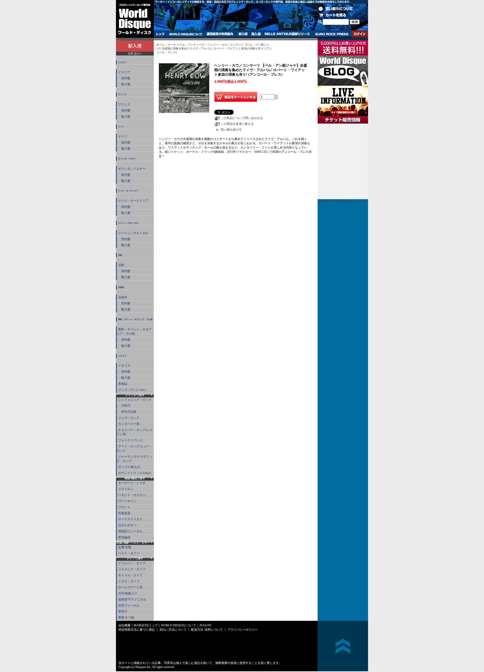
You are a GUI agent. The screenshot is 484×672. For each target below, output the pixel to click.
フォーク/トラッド (130, 440)
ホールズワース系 (130, 587)
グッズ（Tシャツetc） (132, 390)
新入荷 (243, 34)
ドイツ (121, 127)
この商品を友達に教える (237, 124)
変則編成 (124, 537)
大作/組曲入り (127, 593)
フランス (122, 94)
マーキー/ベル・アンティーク (186, 44)
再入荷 (256, 34)
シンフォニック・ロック (135, 399)
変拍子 (122, 611)
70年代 (124, 405)
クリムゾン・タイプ (131, 563)
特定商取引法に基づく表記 (136, 629)
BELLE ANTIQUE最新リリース (287, 34)
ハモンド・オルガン (131, 495)
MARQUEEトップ (146, 625)
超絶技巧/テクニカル (132, 599)
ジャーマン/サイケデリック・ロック (134, 459)
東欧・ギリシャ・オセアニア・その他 (135, 319)
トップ (160, 34)
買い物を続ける (231, 129)
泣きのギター (127, 525)
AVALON (205, 625)
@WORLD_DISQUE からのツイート (342, 201)
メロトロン (125, 489)
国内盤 (124, 78)
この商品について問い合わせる (242, 118)
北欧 (120, 255)
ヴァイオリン (127, 501)
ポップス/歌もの (129, 467)
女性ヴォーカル (128, 605)
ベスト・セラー (128, 553)
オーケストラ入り (130, 519)
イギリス (122, 356)
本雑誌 (122, 384)
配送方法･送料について (207, 629)
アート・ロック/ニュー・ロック (134, 448)
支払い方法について (173, 629)
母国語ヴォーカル (130, 531)
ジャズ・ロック (128, 418)
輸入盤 (124, 84)
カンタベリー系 (128, 424)
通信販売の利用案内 (219, 34)
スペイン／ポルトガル (128, 223)
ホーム (160, 44)
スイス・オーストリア (128, 191)
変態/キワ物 (126, 617)
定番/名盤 (124, 547)
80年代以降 (127, 412)
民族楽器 (124, 513)
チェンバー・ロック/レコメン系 (134, 432)
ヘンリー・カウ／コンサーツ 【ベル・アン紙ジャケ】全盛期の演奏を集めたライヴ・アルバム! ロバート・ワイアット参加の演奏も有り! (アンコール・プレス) (214, 48)
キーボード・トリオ (131, 483)
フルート (124, 507)
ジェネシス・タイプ (131, 569)
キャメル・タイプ (130, 575)
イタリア (122, 62)
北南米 (121, 287)
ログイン (359, 34)
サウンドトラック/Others (134, 473)
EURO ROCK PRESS (332, 34)
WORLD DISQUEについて (185, 34)
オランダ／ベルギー (127, 159)
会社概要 (124, 625)
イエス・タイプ (128, 581)
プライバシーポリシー (242, 629)
